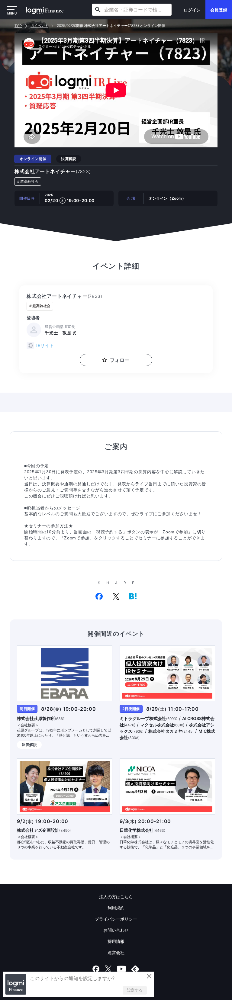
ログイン (192, 9)
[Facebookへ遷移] (96, 969)
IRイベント (39, 25)
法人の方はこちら (116, 896)
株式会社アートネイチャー (52, 171)
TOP (18, 26)
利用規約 (116, 907)
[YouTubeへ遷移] (121, 969)
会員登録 (218, 9)
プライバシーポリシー (116, 918)
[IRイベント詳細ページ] (64, 673)
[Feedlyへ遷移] (135, 969)
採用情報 (116, 941)
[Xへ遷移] (108, 969)
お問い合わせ (116, 930)
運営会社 (116, 952)
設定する (135, 990)
